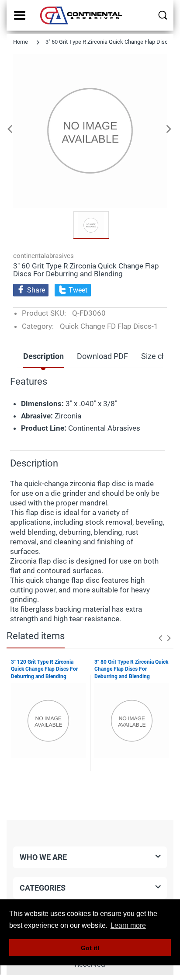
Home (20, 41)
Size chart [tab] (158, 356)
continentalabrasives (43, 256)
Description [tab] (43, 356)
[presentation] (160, 637)
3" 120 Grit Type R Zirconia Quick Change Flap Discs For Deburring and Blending (44, 669)
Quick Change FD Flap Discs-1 (109, 326)
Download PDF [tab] (102, 356)
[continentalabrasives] (82, 15)
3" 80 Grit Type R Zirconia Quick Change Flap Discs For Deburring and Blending (131, 669)
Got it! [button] (90, 947)
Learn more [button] (128, 925)
